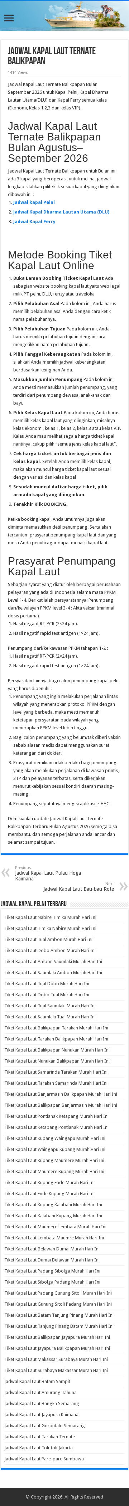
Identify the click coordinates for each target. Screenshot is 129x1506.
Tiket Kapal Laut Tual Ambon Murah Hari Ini (48, 939)
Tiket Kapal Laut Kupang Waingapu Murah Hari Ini (54, 1138)
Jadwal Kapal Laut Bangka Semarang (41, 1403)
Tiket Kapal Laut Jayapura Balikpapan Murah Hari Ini (57, 1348)
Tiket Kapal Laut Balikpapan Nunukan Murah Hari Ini (57, 1050)
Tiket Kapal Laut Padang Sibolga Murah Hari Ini (52, 1271)
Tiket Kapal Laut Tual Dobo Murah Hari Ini (46, 983)
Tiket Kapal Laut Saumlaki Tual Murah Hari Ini (50, 1016)
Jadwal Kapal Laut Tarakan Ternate (39, 1436)
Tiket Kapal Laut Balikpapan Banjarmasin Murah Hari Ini (60, 1105)
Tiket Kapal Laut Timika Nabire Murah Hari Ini (50, 928)
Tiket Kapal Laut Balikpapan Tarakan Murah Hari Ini (56, 1027)
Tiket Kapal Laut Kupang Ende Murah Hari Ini (49, 1182)
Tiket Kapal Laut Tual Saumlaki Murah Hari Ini (50, 1005)
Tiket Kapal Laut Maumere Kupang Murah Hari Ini (54, 1171)
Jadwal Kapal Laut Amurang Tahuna (40, 1392)
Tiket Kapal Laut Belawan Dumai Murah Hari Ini (52, 1248)
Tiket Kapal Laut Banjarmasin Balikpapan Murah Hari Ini (60, 1094)
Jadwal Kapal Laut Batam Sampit (37, 1381)
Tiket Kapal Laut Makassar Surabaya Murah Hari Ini (56, 1359)
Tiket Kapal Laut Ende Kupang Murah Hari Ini (49, 1193)
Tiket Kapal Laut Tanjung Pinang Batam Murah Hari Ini (59, 1326)
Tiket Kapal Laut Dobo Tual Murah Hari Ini (46, 994)
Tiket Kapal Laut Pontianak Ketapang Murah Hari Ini (56, 1116)
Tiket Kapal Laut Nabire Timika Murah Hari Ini (50, 917)
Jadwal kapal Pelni (34, 202)
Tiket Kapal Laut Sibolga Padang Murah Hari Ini (52, 1282)
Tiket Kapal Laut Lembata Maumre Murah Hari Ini (54, 1237)
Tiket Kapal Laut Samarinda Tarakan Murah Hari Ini (56, 1072)
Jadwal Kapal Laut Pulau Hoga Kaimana (48, 873)
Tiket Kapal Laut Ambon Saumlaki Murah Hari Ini (53, 961)
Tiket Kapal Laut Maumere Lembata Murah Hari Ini (55, 1226)
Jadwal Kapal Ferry (34, 221)
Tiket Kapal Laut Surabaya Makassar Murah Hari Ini (56, 1370)
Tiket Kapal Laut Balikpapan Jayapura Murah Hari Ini (57, 1337)
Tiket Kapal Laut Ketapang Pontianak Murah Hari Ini (56, 1127)
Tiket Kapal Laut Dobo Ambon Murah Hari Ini (50, 950)
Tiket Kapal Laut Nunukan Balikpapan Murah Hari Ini (57, 1061)
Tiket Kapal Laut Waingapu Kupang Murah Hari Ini (54, 1149)
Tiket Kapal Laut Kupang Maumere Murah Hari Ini (54, 1160)
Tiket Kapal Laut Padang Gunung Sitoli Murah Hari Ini (58, 1293)
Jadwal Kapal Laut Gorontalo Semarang (44, 1425)
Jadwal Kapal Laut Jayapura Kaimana (41, 1414)
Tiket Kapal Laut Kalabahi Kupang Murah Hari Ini (53, 1215)
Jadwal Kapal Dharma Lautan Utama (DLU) (61, 212)
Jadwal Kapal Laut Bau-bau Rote (78, 887)
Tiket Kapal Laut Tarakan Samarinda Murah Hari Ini (56, 1083)
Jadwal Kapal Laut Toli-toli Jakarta (38, 1447)
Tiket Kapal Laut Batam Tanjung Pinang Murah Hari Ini (59, 1315)
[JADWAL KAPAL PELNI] (64, 16)
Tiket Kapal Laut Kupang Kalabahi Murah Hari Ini (53, 1204)
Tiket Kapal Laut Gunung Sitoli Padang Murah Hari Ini (58, 1304)
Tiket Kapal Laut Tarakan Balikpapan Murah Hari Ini (56, 1039)
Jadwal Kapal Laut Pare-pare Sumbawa (44, 1458)
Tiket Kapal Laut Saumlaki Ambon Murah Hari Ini (53, 972)
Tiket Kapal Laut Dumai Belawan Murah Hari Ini (52, 1260)
